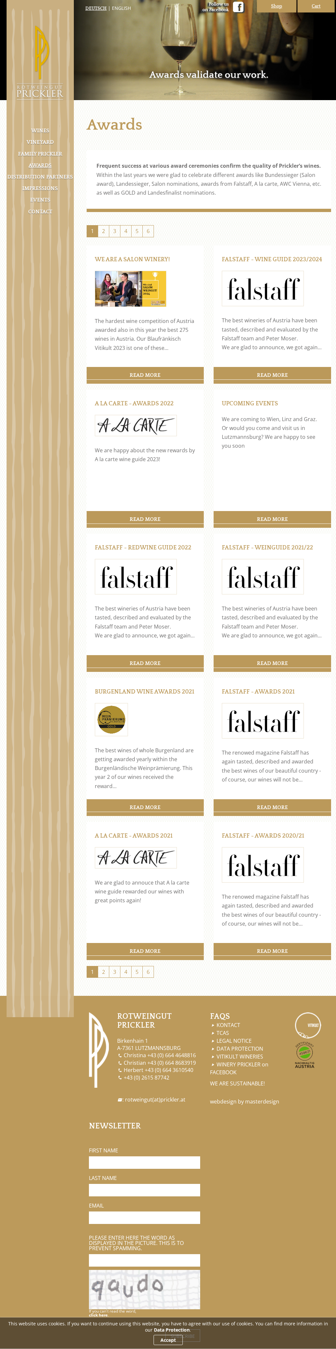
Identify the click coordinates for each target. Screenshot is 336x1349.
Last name (103, 1178)
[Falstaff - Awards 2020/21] (263, 864)
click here (98, 1315)
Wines (40, 131)
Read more (145, 375)
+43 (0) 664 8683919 (171, 1062)
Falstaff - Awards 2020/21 (263, 836)
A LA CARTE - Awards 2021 (134, 836)
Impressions (40, 188)
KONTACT (228, 1025)
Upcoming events (250, 403)
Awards (40, 165)
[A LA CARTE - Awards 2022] (136, 425)
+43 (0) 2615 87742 (146, 1077)
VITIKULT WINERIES (240, 1056)
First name (103, 1150)
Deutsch (96, 8)
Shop (276, 6)
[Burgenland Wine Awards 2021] (111, 719)
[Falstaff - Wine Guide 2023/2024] (263, 288)
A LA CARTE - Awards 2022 (134, 403)
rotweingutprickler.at (155, 1099)
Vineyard (40, 142)
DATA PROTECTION (240, 1048)
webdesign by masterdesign (244, 1101)
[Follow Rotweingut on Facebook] (218, 8)
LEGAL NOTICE (234, 1040)
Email (96, 1205)
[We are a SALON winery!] (130, 288)
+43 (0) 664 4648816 (171, 1055)
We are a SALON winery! (132, 259)
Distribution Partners (40, 177)
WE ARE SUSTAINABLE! (237, 1083)
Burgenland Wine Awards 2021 (144, 692)
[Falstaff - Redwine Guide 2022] (136, 576)
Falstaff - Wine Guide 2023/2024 (272, 259)
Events (40, 200)
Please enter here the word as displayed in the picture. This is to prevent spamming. (136, 1243)
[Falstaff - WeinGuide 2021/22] (263, 576)
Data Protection (172, 1330)
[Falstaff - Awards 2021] (263, 720)
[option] (168, 50)
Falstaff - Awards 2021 (258, 692)
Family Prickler (40, 154)
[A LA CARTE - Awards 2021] (136, 857)
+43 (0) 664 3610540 (169, 1070)
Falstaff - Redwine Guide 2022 (143, 548)
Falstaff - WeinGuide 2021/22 (267, 548)
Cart (316, 6)
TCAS (223, 1033)
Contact (40, 212)
